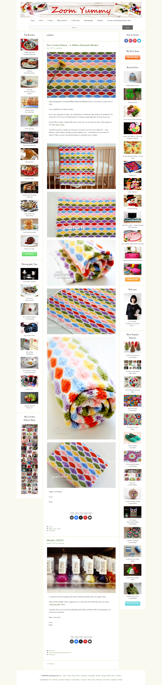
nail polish (55, 652)
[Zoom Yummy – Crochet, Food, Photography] (81, 10)
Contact (50, 20)
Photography (88, 20)
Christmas (55, 679)
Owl (50, 679)
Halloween (99, 679)
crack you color (54, 604)
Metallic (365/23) (55, 540)
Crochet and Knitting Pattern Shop (119, 20)
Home (89, 679)
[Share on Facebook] (76, 519)
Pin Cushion (106, 679)
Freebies (120, 679)
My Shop (118, 675)
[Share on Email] (90, 519)
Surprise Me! (132, 279)
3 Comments (52, 530)
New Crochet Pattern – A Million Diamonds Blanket (72, 45)
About (41, 20)
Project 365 (52, 650)
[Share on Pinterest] (85, 519)
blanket (50, 528)
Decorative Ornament (64, 679)
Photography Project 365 (64, 652)
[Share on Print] (72, 519)
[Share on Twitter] (81, 519)
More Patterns (133, 603)
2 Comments (52, 654)
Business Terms (111, 675)
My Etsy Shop (132, 57)
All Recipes (29, 254)
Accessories (83, 679)
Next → (52, 664)
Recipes (100, 20)
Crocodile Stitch (75, 679)
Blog (32, 20)
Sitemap (103, 675)
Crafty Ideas (76, 20)
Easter (93, 679)
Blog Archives (62, 20)
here (57, 124)
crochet (50, 526)
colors (54, 528)
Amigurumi (114, 679)
